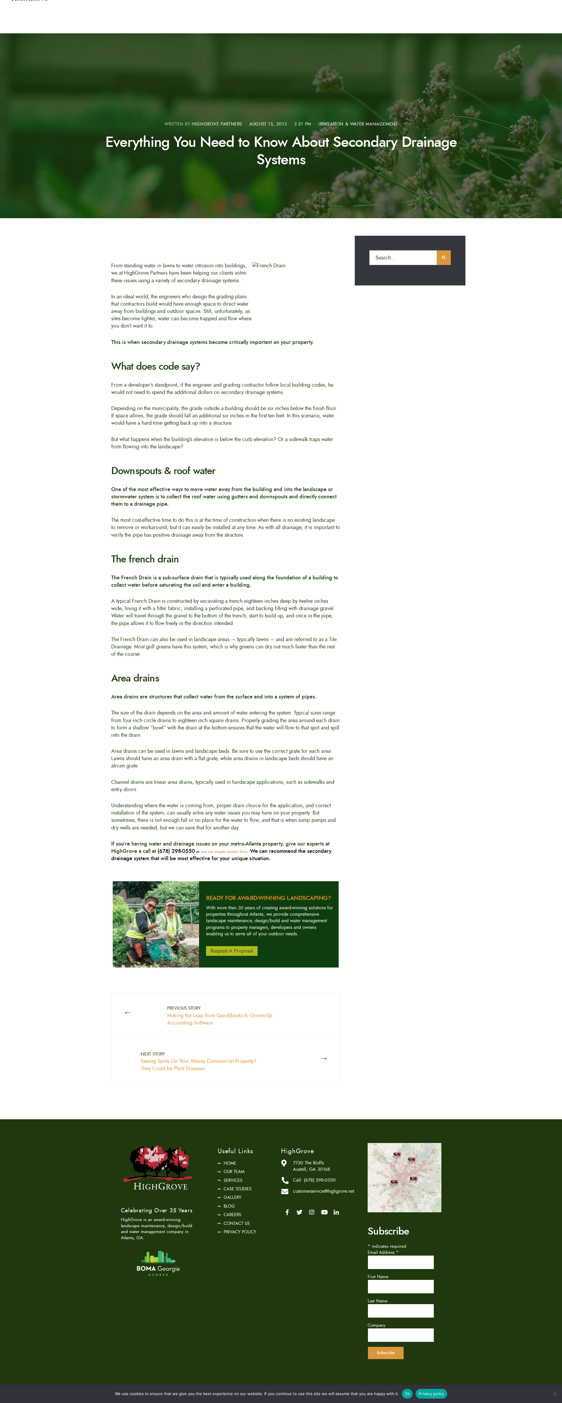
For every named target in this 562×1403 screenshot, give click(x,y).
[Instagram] (311, 1212)
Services (233, 1180)
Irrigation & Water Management (357, 124)
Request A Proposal (231, 951)
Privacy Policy (240, 1232)
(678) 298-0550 (320, 1180)
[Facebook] (287, 1212)
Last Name (378, 1301)
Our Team (234, 1172)
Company (376, 1325)
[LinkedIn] (336, 1212)
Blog (229, 1206)
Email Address (383, 1252)
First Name (378, 1277)
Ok (407, 1393)
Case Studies (237, 1189)
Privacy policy (431, 1393)
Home (230, 1163)
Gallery (232, 1197)
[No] (555, 1394)
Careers (232, 1215)
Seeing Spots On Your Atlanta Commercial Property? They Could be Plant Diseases (198, 1061)
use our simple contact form (224, 851)
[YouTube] (324, 1212)
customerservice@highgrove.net (323, 1191)
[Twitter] (299, 1212)
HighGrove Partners (217, 124)
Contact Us (237, 1223)
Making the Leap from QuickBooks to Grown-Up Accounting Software (219, 1015)
